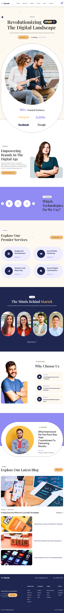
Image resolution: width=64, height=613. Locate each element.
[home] (5, 3)
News (38, 595)
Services (29, 595)
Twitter (60, 595)
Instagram (60, 592)
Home (28, 590)
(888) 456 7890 (59, 577)
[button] (18, 3)
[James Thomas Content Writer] (40, 324)
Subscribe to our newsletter (9, 591)
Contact (29, 601)
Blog (28, 599)
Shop (48, 595)
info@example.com (43, 577)
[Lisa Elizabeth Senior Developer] (8, 324)
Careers (39, 590)
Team (48, 592)
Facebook (60, 590)
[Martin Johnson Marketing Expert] (56, 324)
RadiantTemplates (10, 609)
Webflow (61, 609)
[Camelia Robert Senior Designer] (24, 324)
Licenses (49, 597)
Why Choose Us (50, 590)
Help (38, 597)
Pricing (29, 597)
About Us (29, 592)
